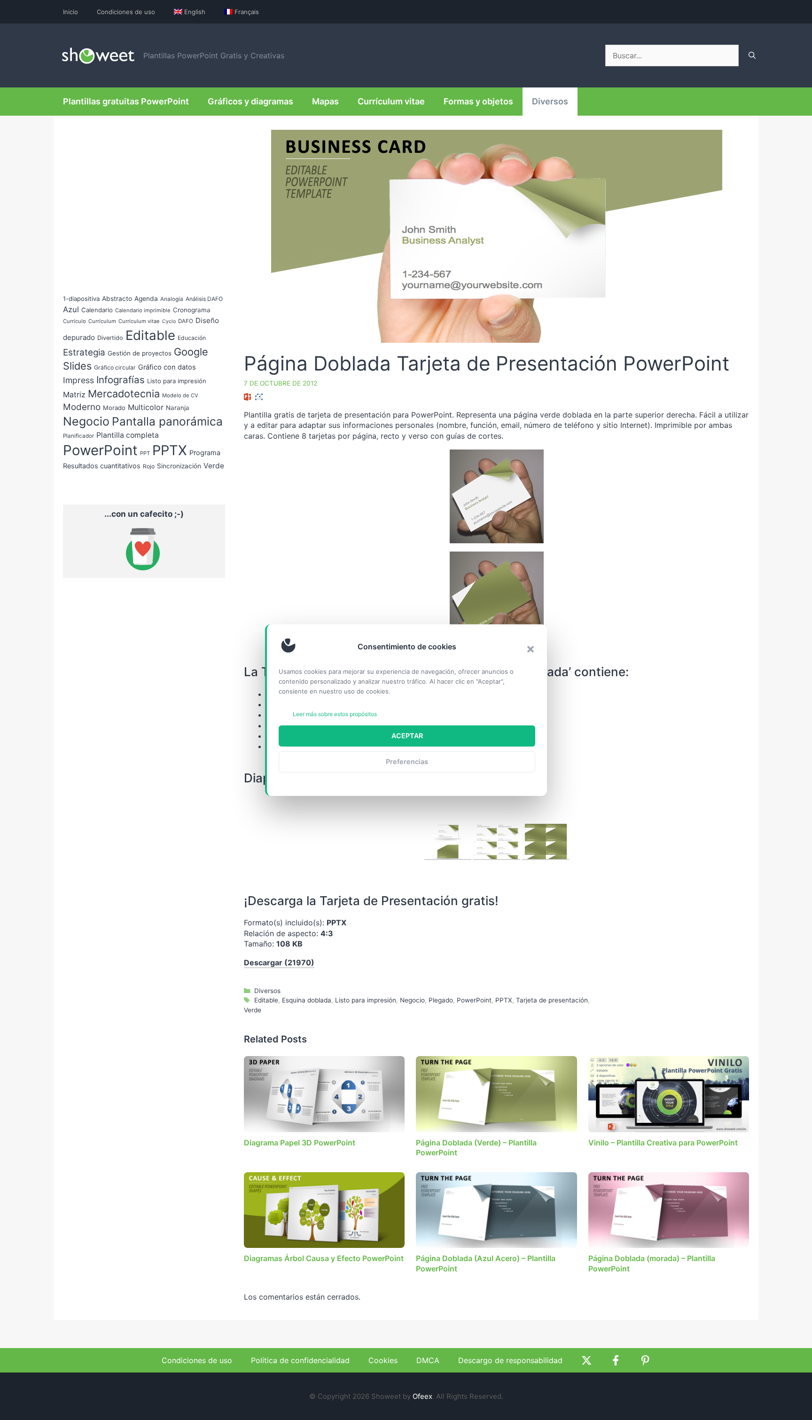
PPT (145, 453)
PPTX (503, 1000)
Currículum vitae (391, 101)
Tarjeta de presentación (552, 1000)
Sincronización (179, 466)
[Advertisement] (670, 754)
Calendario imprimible (143, 310)
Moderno (82, 407)
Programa (204, 453)
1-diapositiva (81, 298)
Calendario (97, 310)
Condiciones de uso (126, 12)
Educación (192, 337)
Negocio (412, 1000)
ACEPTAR (407, 736)
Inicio (70, 12)
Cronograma (192, 310)
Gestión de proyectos (140, 353)
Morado (114, 407)
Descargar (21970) (279, 962)
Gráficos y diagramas (250, 101)
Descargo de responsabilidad (510, 1360)
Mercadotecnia (124, 393)
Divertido (110, 337)
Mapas (325, 101)
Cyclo (169, 321)
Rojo (149, 466)
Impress (78, 380)
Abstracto (117, 298)
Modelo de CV (180, 395)
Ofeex (422, 1396)
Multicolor (146, 407)
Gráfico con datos (167, 367)
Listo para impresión (365, 1000)
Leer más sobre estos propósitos (335, 714)
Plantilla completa (127, 435)
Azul (71, 309)
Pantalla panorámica (167, 421)
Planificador (78, 436)
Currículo (74, 321)
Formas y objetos (478, 101)
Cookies (383, 1360)
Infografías (120, 380)
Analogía (171, 299)
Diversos (550, 101)
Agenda (146, 298)
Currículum (102, 321)
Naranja (177, 407)
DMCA (427, 1360)
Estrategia (84, 352)
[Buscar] (752, 55)
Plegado (441, 1000)
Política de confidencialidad (300, 1360)
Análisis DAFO (204, 298)
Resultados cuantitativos (102, 466)
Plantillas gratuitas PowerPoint (126, 101)
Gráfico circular (115, 367)
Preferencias (407, 761)
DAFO (185, 321)
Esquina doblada (306, 1000)
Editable (266, 1000)
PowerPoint (474, 1000)
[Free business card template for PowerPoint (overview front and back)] (447, 842)
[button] (530, 649)
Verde (252, 1010)
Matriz (74, 394)
